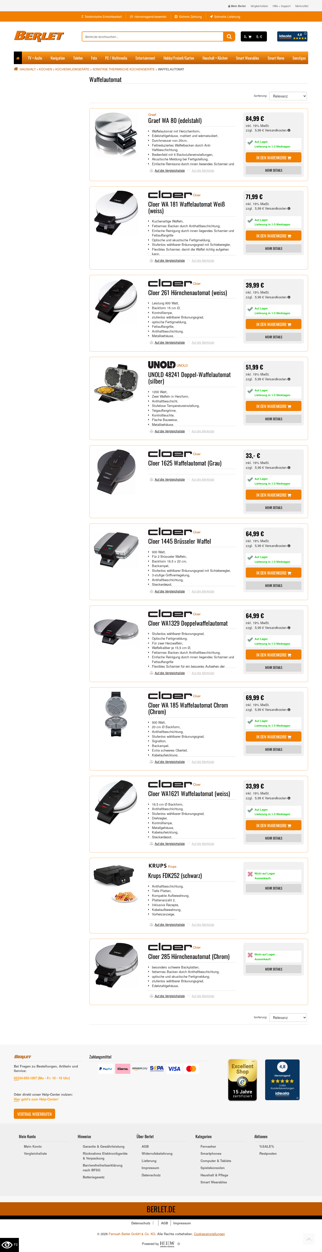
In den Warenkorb (271, 158)
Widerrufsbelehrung (157, 1153)
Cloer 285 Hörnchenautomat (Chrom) (188, 956)
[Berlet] (48, 36)
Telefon (78, 58)
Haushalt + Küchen (215, 58)
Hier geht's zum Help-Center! (36, 1099)
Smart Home (276, 58)
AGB (145, 1146)
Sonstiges (299, 58)
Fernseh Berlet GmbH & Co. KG (132, 1233)
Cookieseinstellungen (209, 1234)
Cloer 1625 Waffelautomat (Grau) (184, 462)
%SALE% (266, 1146)
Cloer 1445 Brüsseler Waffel (179, 540)
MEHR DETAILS (273, 170)
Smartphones (210, 1153)
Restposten (268, 1153)
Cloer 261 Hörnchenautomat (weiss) (187, 292)
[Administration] (178, 1243)
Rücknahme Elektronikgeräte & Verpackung (105, 1156)
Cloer (196, 195)
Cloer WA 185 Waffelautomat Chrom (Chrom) (188, 708)
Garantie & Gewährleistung (104, 1146)
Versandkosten (276, 130)
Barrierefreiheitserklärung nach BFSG (103, 1167)
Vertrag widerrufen (34, 1114)
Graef (152, 114)
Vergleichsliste (259, 6)
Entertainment (145, 58)
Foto (94, 58)
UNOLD (182, 365)
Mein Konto (33, 1146)
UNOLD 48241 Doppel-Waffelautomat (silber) (189, 377)
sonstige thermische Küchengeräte (124, 69)
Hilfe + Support (282, 6)
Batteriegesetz (94, 1177)
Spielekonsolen (212, 1168)
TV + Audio (35, 58)
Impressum (150, 1168)
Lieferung (149, 1160)
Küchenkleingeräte (72, 69)
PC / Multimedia (116, 58)
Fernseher (208, 1146)
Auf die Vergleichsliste (170, 170)
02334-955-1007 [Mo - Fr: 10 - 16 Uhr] (42, 1078)
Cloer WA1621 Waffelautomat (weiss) (189, 793)
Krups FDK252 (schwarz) (175, 875)
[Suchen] (229, 36)
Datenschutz (151, 1175)
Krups (172, 866)
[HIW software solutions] (167, 1243)
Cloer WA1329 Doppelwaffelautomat (188, 622)
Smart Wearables (247, 58)
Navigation (58, 58)
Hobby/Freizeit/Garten (179, 58)
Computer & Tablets (215, 1160)
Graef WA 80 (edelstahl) (175, 120)
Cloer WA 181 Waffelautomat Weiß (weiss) (186, 207)
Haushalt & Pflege (214, 1175)
